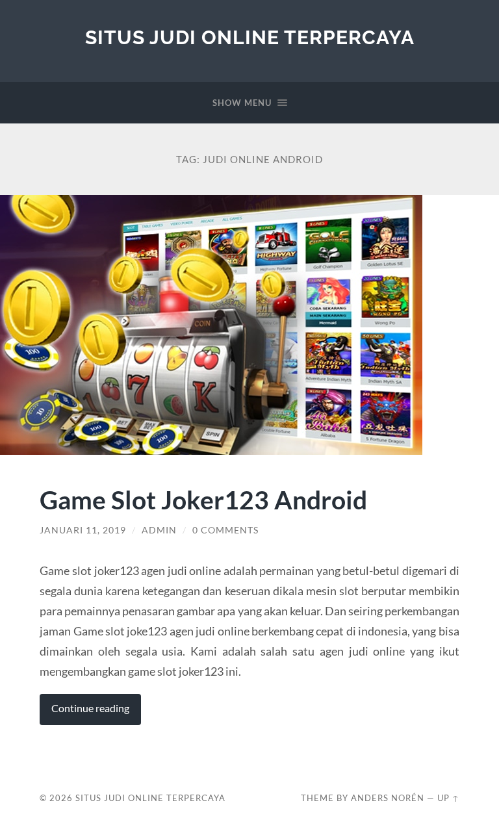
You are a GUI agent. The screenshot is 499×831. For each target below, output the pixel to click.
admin (159, 530)
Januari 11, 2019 (83, 530)
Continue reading (90, 708)
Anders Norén (387, 798)
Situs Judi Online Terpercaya (250, 37)
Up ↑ (448, 798)
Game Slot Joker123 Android (203, 499)
